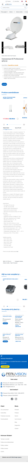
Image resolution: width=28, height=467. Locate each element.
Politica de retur (4, 448)
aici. (17, 251)
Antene (11, 11)
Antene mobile (19, 11)
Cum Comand (18, 419)
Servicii (16, 416)
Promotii (17, 409)
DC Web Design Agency (15, 457)
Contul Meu (16, 1)
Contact (16, 428)
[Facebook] (12, 399)
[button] (7, 124)
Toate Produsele (13, 55)
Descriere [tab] (6, 128)
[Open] (2, 4)
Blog (16, 422)
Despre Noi (17, 425)
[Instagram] (16, 399)
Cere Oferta (4, 84)
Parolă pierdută (4, 419)
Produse (9, 1)
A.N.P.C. (2, 451)
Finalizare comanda (5, 416)
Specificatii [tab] (18, 128)
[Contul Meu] (23, 4)
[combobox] (12, 7)
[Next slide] (24, 125)
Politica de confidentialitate (7, 442)
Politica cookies (4, 445)
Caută (25, 7)
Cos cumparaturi (4, 409)
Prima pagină (4, 11)
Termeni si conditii (5, 439)
